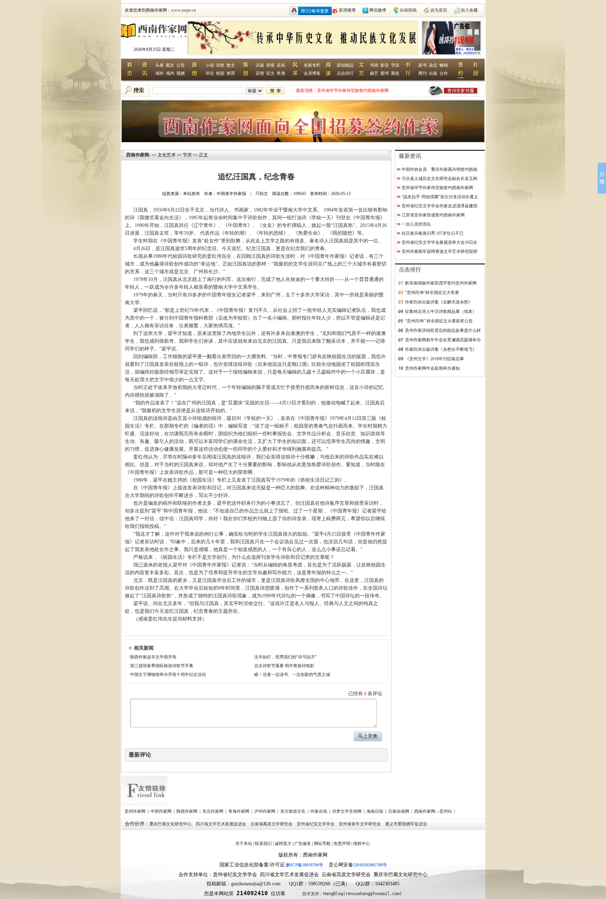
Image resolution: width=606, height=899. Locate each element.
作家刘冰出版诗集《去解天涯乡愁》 (438, 302)
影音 (385, 65)
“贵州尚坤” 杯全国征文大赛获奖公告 (439, 320)
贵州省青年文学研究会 (360, 823)
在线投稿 (408, 10)
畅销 (443, 65)
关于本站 (243, 843)
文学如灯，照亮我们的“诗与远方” (285, 657)
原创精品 (345, 65)
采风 (281, 65)
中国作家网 (161, 811)
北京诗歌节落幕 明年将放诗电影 (284, 665)
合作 (443, 73)
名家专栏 (312, 65)
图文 (170, 65)
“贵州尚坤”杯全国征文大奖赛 (432, 292)
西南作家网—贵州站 (433, 811)
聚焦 (395, 73)
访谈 (260, 65)
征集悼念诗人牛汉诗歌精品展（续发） (441, 311)
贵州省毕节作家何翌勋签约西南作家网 (353, 90)
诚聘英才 (283, 843)
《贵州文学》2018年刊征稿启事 (434, 358)
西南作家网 (137, 154)
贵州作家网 (135, 811)
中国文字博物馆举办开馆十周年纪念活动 (168, 674)
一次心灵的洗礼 (416, 224)
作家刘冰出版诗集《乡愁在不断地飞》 (441, 349)
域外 (159, 73)
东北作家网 (213, 811)
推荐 (231, 73)
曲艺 (374, 73)
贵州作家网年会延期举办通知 (432, 368)
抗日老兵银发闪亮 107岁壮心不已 (433, 233)
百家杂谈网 (399, 811)
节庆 (395, 65)
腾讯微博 (377, 10)
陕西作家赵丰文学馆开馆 (153, 657)
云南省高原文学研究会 (272, 823)
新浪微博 (347, 10)
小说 (210, 65)
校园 (220, 73)
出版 (433, 73)
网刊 (422, 73)
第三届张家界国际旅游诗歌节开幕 (161, 665)
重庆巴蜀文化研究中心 (171, 823)
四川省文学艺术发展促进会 (221, 823)
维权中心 (361, 843)
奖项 (281, 73)
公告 (180, 65)
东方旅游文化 (293, 811)
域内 (170, 73)
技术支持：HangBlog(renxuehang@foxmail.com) (352, 893)
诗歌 (220, 65)
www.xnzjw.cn (183, 10)
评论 (210, 73)
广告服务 (302, 843)
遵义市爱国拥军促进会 (406, 823)
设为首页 (438, 10)
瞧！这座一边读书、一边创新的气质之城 (292, 674)
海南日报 (375, 811)
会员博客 (312, 73)
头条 (159, 65)
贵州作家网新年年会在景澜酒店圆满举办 (443, 339)
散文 (231, 65)
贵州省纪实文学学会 (316, 823)
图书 (385, 73)
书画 (374, 65)
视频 (180, 73)
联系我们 (263, 843)
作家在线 (319, 811)
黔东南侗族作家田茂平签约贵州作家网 (441, 283)
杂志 (433, 65)
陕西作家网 (187, 811)
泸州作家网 (265, 811)
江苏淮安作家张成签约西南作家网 (433, 215)
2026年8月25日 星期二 (154, 49)
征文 (270, 73)
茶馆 (260, 73)
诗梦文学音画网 (347, 811)
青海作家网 (239, 811)
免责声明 (342, 843)
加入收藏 (469, 10)
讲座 (270, 65)
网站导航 (322, 843)
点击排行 (345, 73)
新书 (422, 65)
